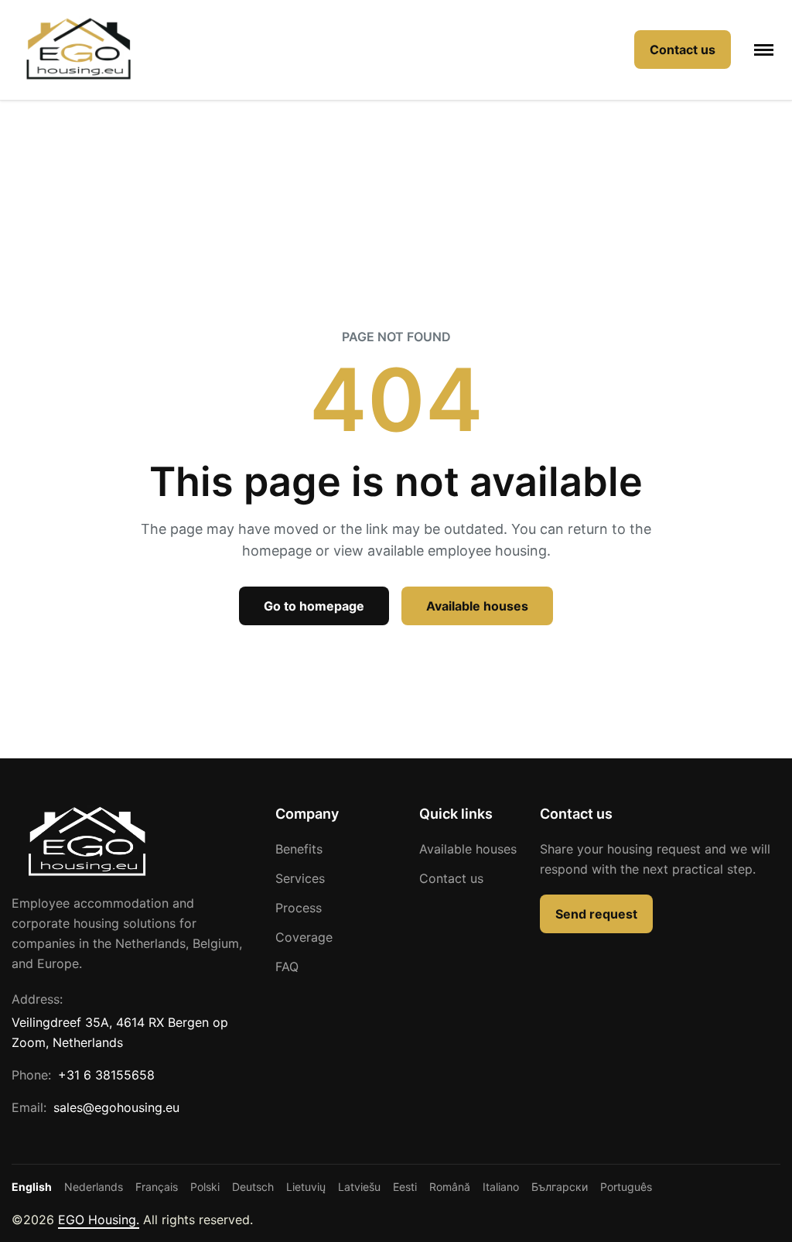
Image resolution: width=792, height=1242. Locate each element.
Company (307, 814)
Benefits (299, 849)
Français (156, 1186)
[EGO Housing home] (79, 50)
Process (298, 907)
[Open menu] (763, 50)
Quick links (456, 814)
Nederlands (93, 1186)
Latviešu (359, 1186)
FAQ (287, 966)
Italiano (501, 1186)
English (32, 1186)
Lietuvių (306, 1186)
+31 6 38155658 (106, 1075)
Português (626, 1186)
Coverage (304, 937)
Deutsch (253, 1186)
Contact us (451, 878)
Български (559, 1186)
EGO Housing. (98, 1219)
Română (449, 1186)
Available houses (468, 849)
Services (300, 878)
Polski (205, 1186)
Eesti (405, 1186)
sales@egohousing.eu (116, 1107)
